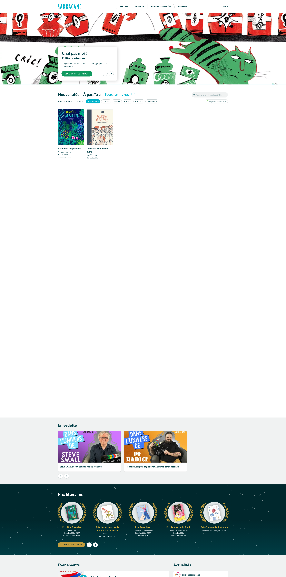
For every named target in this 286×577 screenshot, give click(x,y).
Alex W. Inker (92, 155)
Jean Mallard (63, 154)
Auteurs (182, 6)
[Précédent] (105, 73)
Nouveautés (68, 94)
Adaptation (92, 101)
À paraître (92, 94)
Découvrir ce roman (77, 73)
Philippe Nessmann (65, 152)
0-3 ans (106, 101)
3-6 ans (117, 101)
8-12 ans (139, 101)
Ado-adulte (152, 101)
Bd (161, 6)
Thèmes (78, 101)
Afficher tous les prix (71, 545)
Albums (124, 6)
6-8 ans (127, 101)
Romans (139, 6)
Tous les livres (120, 94)
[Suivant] (111, 73)
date (65, 101)
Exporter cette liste (217, 101)
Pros (225, 6)
